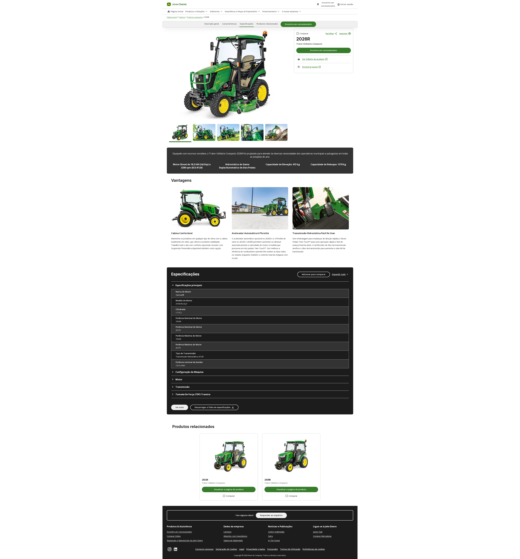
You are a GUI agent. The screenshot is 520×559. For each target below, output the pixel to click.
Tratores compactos (195, 17)
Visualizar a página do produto (229, 489)
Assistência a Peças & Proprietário (241, 11)
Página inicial (177, 11)
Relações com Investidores (235, 536)
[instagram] (169, 549)
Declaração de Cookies (226, 549)
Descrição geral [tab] (211, 23)
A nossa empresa (290, 11)
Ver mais (180, 407)
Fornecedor (272, 549)
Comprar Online (174, 536)
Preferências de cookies (314, 549)
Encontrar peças (310, 67)
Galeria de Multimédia (233, 540)
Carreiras (227, 532)
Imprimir (343, 33)
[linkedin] (175, 549)
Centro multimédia (276, 532)
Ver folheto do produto (313, 59)
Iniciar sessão (346, 4)
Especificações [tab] (246, 23)
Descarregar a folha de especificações (212, 407)
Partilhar (330, 33)
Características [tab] (229, 23)
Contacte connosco (204, 549)
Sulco (270, 536)
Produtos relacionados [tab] (267, 23)
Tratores (181, 17)
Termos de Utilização (290, 549)
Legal (241, 549)
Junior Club (317, 532)
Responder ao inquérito (271, 515)
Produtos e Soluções (194, 11)
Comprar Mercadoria (322, 536)
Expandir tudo (339, 274)
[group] (180, 133)
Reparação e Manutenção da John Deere (185, 540)
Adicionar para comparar (314, 274)
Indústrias (215, 11)
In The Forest (274, 540)
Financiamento (269, 11)
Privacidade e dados (255, 549)
